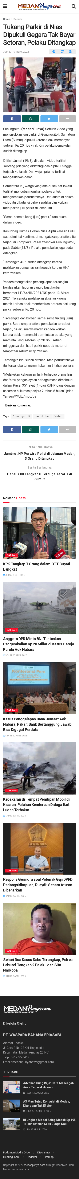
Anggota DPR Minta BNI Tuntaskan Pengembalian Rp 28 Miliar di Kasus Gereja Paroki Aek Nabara (38, 644)
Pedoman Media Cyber (17, 1152)
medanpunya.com (34, 1165)
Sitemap (49, 1157)
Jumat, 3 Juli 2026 (15, 575)
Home (6, 19)
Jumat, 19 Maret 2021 (16, 51)
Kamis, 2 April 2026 (15, 816)
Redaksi (32, 1157)
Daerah (17, 19)
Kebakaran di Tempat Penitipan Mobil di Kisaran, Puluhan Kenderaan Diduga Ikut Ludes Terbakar (36, 804)
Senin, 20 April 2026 (16, 655)
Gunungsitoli (21, 416)
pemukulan (42, 416)
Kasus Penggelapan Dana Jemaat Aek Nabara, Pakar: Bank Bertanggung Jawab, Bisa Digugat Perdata (37, 724)
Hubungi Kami (11, 1157)
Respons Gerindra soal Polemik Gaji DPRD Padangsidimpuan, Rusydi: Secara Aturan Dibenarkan (37, 884)
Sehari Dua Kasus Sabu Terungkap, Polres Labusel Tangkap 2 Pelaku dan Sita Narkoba (37, 964)
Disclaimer (43, 1152)
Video (58, 416)
